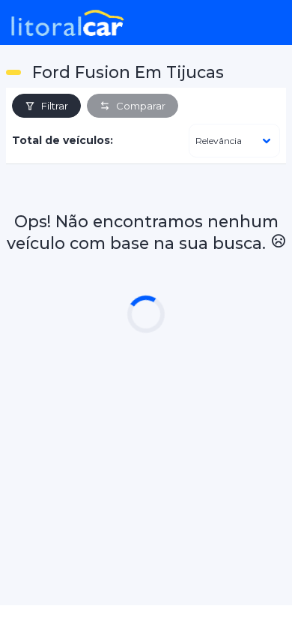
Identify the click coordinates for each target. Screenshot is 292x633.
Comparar (140, 106)
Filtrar (54, 106)
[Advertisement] (146, 459)
